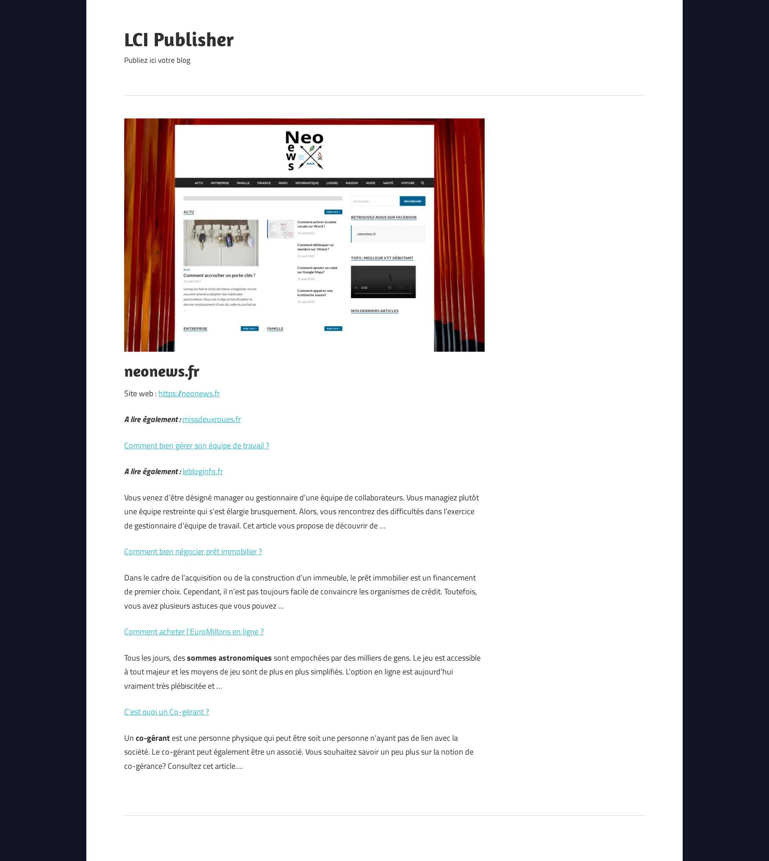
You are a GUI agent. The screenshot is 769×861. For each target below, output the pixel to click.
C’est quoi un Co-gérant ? (166, 712)
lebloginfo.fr (202, 471)
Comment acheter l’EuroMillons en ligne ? (194, 631)
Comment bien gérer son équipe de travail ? (196, 445)
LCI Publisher (179, 39)
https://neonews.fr (189, 393)
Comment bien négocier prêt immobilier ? (193, 551)
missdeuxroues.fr (211, 419)
